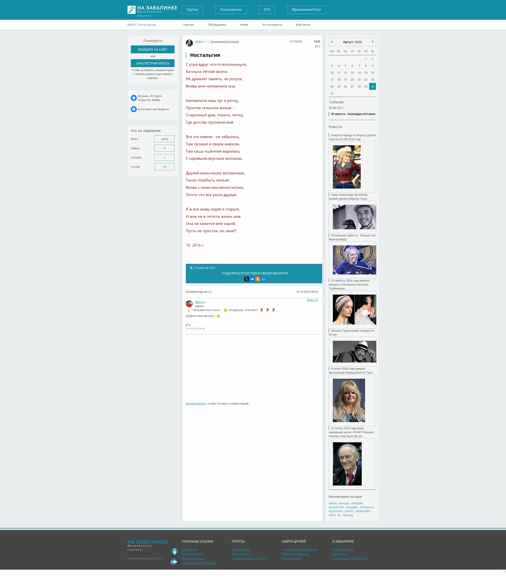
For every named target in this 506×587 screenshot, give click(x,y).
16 (372, 72)
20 (352, 79)
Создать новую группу (249, 558)
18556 (164, 139)
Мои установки (193, 558)
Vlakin (199, 41)
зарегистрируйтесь (152, 63)
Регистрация (147, 24)
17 (332, 79)
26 (345, 86)
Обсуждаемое (217, 24)
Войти (131, 24)
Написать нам (343, 549)
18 (338, 79)
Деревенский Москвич (199, 563)
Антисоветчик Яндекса (153, 109)
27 (352, 86)
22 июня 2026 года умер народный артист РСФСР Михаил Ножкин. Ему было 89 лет (351, 432)
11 (338, 72)
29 (365, 86)
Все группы (240, 554)
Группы (192, 9)
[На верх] (174, 552)
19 (345, 79)
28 (359, 86)
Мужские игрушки (296, 554)
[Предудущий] (373, 41)
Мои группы (241, 549)
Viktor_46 (335, 515)
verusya (344, 503)
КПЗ (267, 9)
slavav (333, 503)
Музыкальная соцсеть (157, 10)
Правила (339, 554)
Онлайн (136, 157)
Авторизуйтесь (196, 403)
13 (352, 72)
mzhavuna (367, 507)
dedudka (357, 503)
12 (345, 72)
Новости (335, 127)
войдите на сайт (152, 49)
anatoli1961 (336, 507)
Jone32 (349, 511)
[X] (246, 279)
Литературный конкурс (224, 41)
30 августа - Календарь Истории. (353, 114)
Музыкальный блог (306, 9)
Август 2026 (352, 41)
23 (372, 79)
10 (332, 72)
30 (372, 86)
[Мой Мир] (263, 279)
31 (332, 93)
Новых (135, 148)
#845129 (312, 300)
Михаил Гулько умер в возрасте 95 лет (351, 332)
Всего (134, 139)
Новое (244, 24)
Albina (199, 302)
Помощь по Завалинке (349, 558)
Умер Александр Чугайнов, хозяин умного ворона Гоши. (348, 196)
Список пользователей (299, 549)
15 (365, 72)
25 (338, 86)
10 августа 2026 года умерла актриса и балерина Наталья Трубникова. (349, 284)
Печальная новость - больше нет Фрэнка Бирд (352, 237)
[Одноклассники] (257, 279)
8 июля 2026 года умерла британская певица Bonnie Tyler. (351, 370)
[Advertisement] (254, 366)
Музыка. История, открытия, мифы (150, 98)
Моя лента (303, 24)
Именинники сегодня (345, 496)
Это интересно (272, 24)
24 (332, 86)
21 (359, 79)
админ (199, 306)
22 (365, 79)
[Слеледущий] (331, 41)
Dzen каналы (292, 558)
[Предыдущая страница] (174, 561)
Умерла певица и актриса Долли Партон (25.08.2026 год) (352, 137)
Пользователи (231, 9)
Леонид (348, 515)
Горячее (188, 24)
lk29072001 (363, 511)
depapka (352, 507)
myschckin (336, 511)
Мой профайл (192, 554)
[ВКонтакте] (252, 279)
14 (359, 72)
